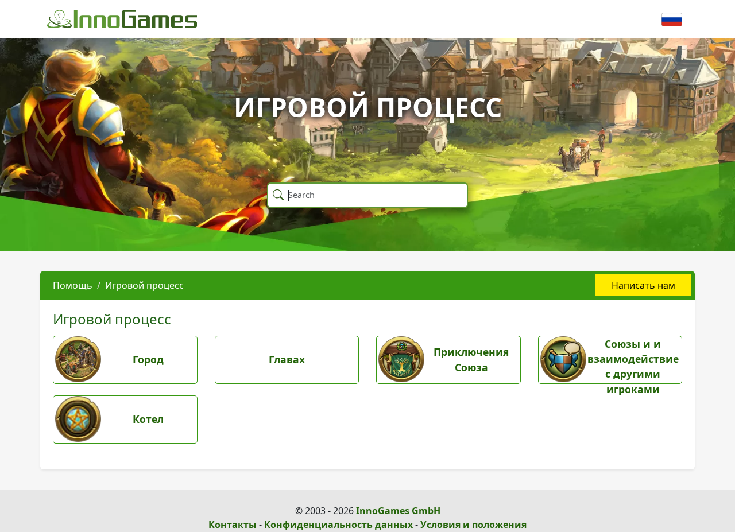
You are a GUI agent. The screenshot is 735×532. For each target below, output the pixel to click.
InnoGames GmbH (398, 510)
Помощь (72, 285)
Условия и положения (473, 524)
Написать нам (643, 285)
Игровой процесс (144, 285)
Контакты (232, 524)
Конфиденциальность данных (338, 524)
